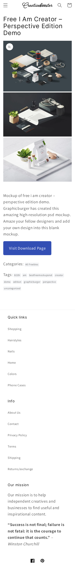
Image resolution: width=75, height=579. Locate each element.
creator (59, 275)
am (25, 275)
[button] (5, 5)
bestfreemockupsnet (40, 275)
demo (7, 281)
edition (17, 281)
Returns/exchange (20, 469)
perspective (49, 281)
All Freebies (31, 264)
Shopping (15, 329)
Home (12, 363)
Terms (12, 446)
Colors (12, 374)
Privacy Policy (17, 435)
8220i (17, 275)
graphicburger (32, 281)
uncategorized (12, 288)
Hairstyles (15, 340)
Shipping (14, 458)
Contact (13, 424)
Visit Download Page (27, 248)
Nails (11, 351)
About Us (14, 413)
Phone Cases (17, 385)
